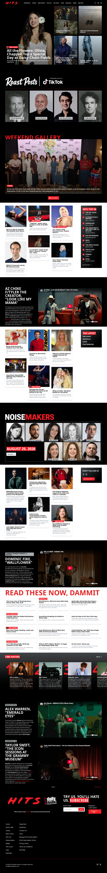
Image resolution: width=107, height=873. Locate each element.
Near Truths (41, 3)
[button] (98, 787)
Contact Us (23, 831)
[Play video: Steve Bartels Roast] (16, 106)
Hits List (49, 3)
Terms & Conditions (26, 847)
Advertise (22, 827)
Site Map (22, 850)
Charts (34, 3)
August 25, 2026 (21, 449)
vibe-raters (12, 656)
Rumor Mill (27, 3)
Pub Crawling (88, 344)
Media (74, 3)
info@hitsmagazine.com (12, 866)
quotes (7, 321)
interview (30, 772)
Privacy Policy (23, 843)
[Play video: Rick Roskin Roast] (41, 106)
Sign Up (81, 809)
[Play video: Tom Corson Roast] (90, 106)
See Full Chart (86, 265)
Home (8, 824)
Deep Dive (80, 3)
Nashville (68, 3)
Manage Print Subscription (28, 837)
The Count (56, 3)
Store (21, 834)
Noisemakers (10, 840)
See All (98, 657)
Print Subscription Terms (27, 840)
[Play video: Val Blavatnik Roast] (65, 106)
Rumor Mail (67, 806)
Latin (62, 3)
